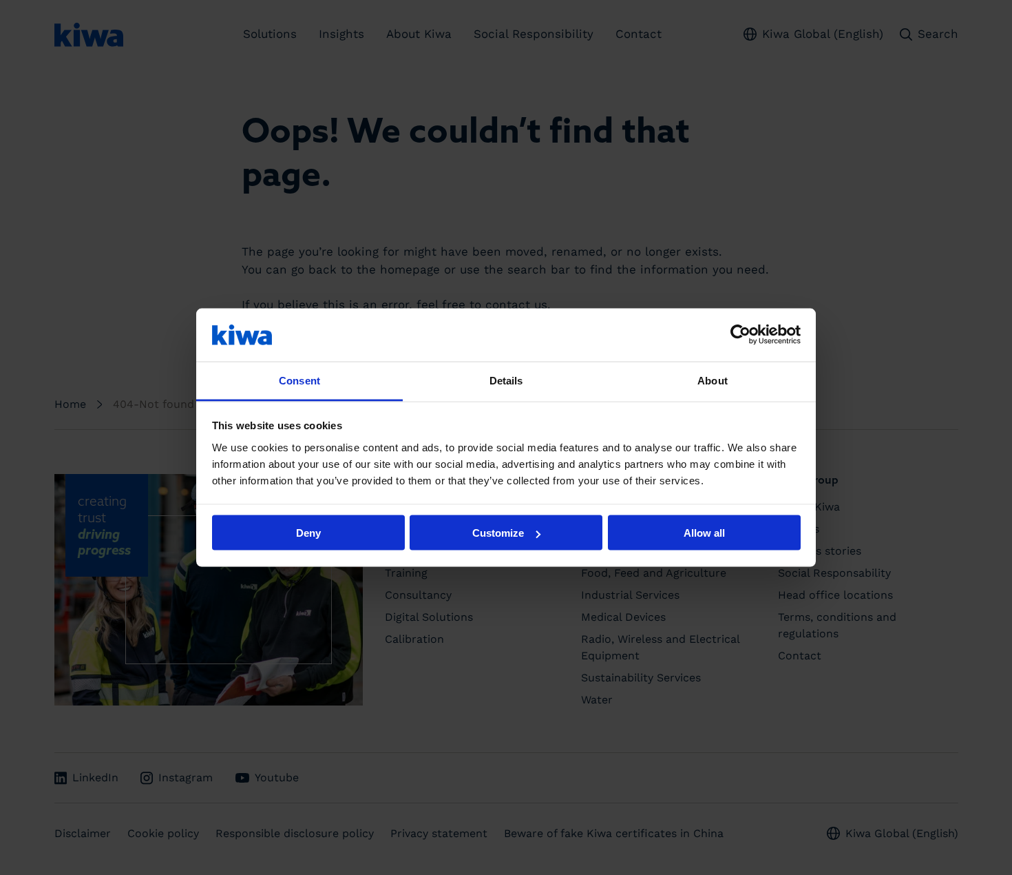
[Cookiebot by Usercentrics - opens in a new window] (740, 335)
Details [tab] (506, 380)
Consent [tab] (299, 380)
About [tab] (712, 380)
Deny (308, 533)
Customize (498, 533)
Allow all (704, 533)
